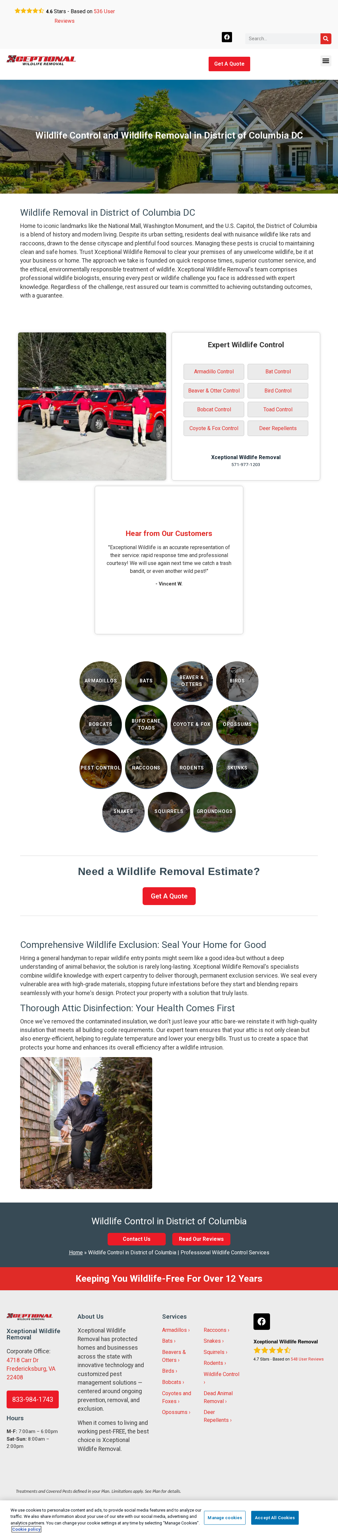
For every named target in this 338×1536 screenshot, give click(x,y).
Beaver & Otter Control (214, 391)
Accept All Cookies (275, 1517)
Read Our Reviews (201, 1239)
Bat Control (278, 371)
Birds (168, 1371)
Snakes (212, 1341)
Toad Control (277, 409)
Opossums (174, 1412)
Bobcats (171, 1382)
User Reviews (307, 1359)
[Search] (326, 38)
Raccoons (215, 1330)
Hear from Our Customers (169, 533)
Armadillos (174, 1330)
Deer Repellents (278, 428)
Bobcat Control (214, 409)
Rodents (213, 1363)
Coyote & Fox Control (213, 428)
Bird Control (277, 391)
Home (76, 1252)
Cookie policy (26, 1529)
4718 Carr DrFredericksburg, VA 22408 (31, 1369)
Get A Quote (229, 64)
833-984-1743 (32, 1399)
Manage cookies (225, 1517)
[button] (326, 60)
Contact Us (137, 1239)
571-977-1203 (245, 464)
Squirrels (214, 1352)
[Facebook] (227, 37)
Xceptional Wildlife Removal (246, 457)
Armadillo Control (214, 371)
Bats (167, 1341)
